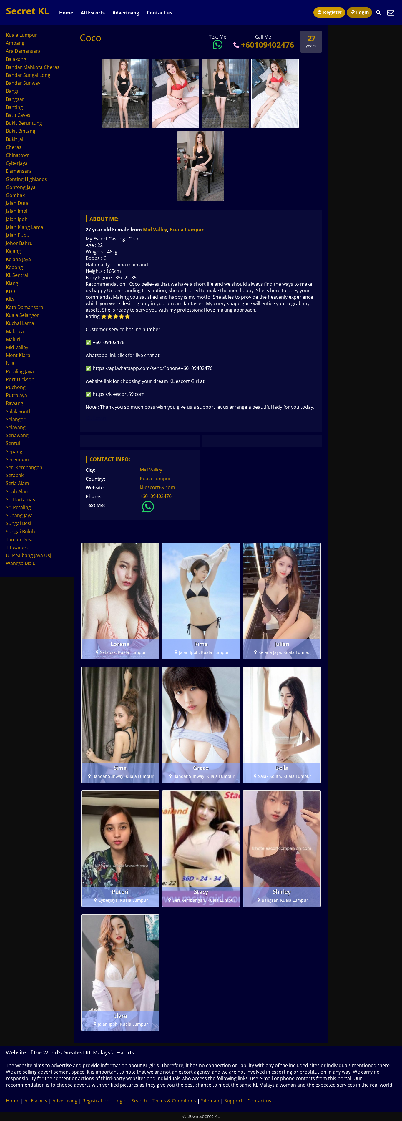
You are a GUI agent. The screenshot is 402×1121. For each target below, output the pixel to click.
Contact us (159, 12)
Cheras (13, 147)
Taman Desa (20, 539)
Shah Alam (17, 491)
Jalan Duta (17, 203)
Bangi (12, 91)
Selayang (16, 427)
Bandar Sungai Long (28, 75)
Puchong (16, 387)
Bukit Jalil (16, 139)
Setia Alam (17, 483)
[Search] (378, 12)
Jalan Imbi (16, 211)
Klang (12, 283)
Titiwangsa (17, 547)
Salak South (19, 411)
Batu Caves (18, 115)
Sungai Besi (18, 523)
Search (139, 1100)
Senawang (17, 435)
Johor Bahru (19, 243)
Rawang (14, 403)
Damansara (19, 171)
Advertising (125, 12)
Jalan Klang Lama (24, 227)
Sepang (14, 451)
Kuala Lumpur (187, 229)
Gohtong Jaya (21, 187)
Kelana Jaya (18, 259)
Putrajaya (16, 395)
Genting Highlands (26, 179)
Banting (14, 107)
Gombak (15, 195)
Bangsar (15, 99)
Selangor (16, 419)
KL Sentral (17, 275)
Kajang (13, 251)
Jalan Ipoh (17, 219)
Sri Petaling (18, 507)
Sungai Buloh (20, 531)
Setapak (15, 475)
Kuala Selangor (22, 315)
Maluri (13, 339)
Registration (95, 1100)
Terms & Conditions (174, 1100)
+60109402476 (267, 44)
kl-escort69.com (157, 487)
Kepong (14, 267)
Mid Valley (155, 229)
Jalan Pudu (17, 235)
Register (332, 12)
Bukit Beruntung (24, 123)
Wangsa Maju (21, 563)
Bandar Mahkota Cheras (32, 67)
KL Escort (96, 418)
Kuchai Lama (20, 323)
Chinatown (18, 155)
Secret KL (27, 10)
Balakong (16, 59)
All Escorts (93, 12)
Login (362, 12)
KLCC (11, 291)
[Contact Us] (391, 12)
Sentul (13, 443)
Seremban (17, 459)
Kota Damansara (24, 307)
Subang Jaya (19, 515)
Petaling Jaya (20, 371)
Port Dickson (20, 379)
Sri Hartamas (20, 499)
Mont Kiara (18, 355)
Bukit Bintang (20, 131)
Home (66, 12)
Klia (10, 299)
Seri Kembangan (24, 467)
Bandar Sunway (23, 83)
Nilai (11, 363)
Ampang (15, 43)
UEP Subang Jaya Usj (28, 555)
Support (233, 1100)
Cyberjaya (17, 163)
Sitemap (210, 1100)
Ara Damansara (23, 51)
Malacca (15, 331)
